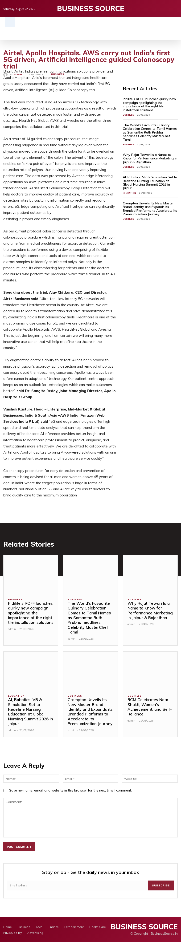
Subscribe (161, 885)
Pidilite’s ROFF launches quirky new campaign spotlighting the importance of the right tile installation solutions (149, 104)
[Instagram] (167, 8)
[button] (10, 22)
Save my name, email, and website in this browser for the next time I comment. (70, 790)
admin (17, 74)
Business (57, 74)
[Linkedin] (175, 8)
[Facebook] (160, 8)
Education (129, 193)
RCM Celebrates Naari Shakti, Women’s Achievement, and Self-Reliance (150, 706)
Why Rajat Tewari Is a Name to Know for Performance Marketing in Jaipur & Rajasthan (150, 158)
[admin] (6, 75)
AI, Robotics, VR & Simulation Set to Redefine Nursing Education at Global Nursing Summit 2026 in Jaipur (150, 182)
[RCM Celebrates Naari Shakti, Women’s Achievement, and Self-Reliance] (150, 671)
